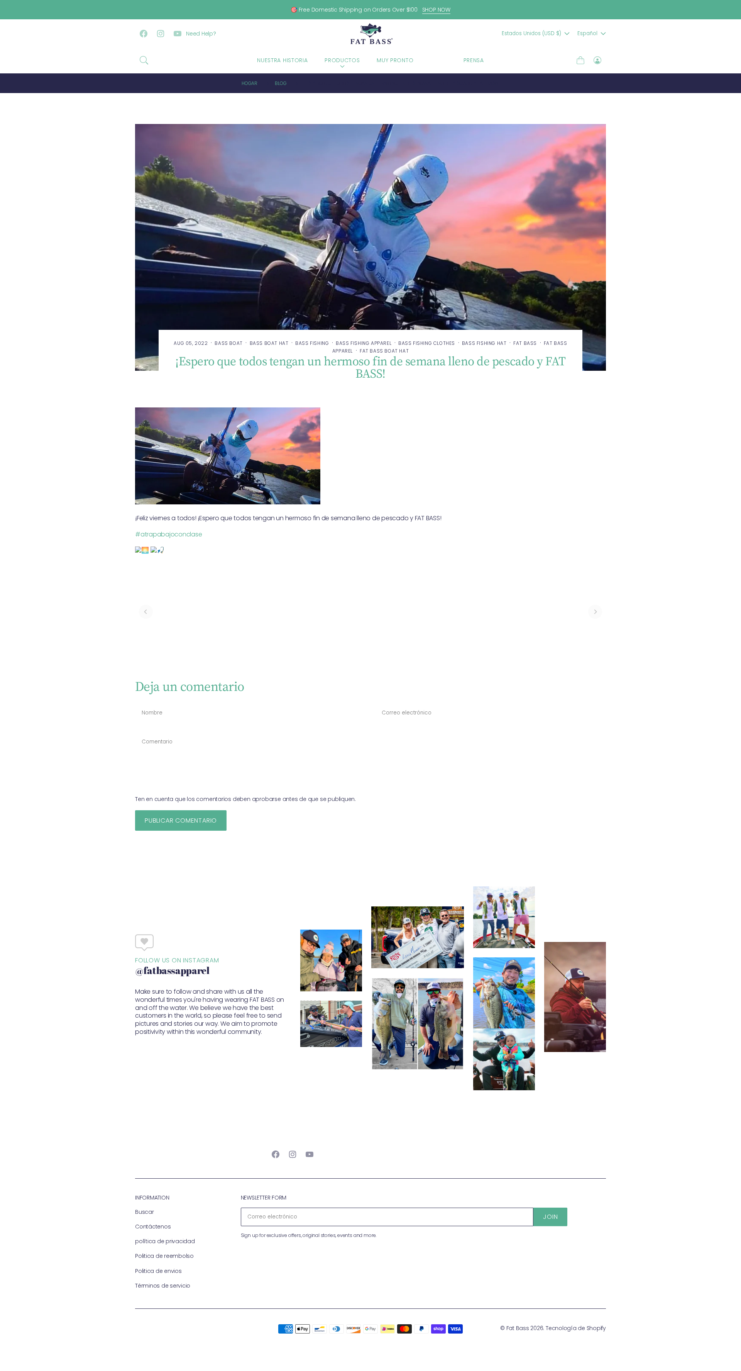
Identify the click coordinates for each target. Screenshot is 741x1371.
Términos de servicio (162, 1286)
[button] (144, 60)
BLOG (438, 60)
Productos (342, 60)
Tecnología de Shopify (576, 1328)
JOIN (550, 1216)
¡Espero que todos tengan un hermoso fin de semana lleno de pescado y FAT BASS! (402, 83)
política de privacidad (165, 1241)
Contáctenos (153, 1226)
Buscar (144, 1212)
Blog (280, 83)
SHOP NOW (436, 10)
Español (587, 33)
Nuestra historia (282, 60)
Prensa (474, 60)
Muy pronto (395, 60)
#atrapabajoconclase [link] (168, 534)
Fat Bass (517, 1328)
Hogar (249, 83)
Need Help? (201, 33)
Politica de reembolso (164, 1256)
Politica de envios (158, 1271)
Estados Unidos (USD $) (531, 33)
